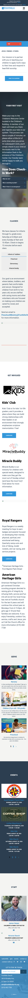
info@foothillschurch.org (10, 984)
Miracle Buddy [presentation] (14, 268)
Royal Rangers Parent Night (14, 800)
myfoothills (5, 959)
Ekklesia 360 (14, 994)
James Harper (14, 923)
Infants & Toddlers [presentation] (14, 254)
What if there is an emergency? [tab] (11, 186)
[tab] (14, 254)
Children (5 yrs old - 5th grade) (14, 708)
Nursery (14, 682)
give (11, 959)
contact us (23, 959)
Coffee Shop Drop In (14, 823)
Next (18, 857)
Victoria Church (14, 936)
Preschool (14, 735)
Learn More (9, 435)
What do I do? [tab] (6, 179)
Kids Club (14, 831)
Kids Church (14, 839)
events (16, 959)
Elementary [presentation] (14, 263)
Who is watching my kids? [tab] (10, 182)
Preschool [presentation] (14, 259)
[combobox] (14, 44)
